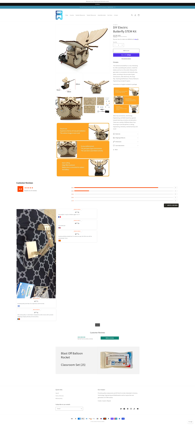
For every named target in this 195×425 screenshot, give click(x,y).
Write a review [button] (110, 338)
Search (57, 393)
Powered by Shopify (100, 421)
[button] (132, 15)
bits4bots (95, 421)
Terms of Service (60, 395)
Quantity (115, 42)
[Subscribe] (81, 408)
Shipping (115, 36)
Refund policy (59, 398)
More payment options (126, 58)
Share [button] (116, 149)
